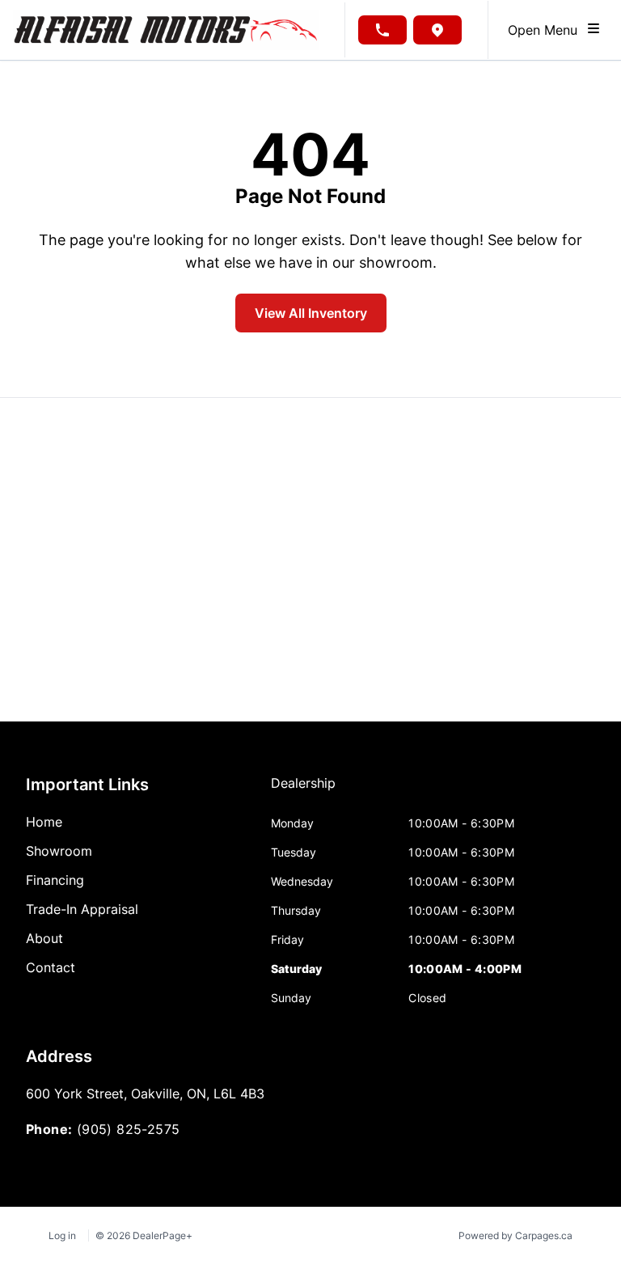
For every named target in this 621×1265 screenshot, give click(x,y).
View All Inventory (311, 313)
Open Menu (546, 30)
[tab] (303, 791)
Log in (62, 1235)
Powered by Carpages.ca (515, 1235)
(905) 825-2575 (128, 1129)
